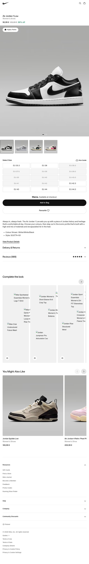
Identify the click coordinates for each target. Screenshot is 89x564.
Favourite (43, 210)
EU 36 (44, 165)
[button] (6, 359)
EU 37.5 (16, 171)
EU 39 (16, 177)
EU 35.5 (16, 165)
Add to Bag (44, 203)
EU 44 (44, 189)
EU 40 (44, 177)
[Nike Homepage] (6, 3)
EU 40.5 (72, 177)
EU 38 (44, 171)
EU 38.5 (72, 171)
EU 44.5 (72, 189)
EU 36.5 (72, 165)
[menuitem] (6, 535)
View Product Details (11, 242)
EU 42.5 (72, 183)
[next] (81, 281)
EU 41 (16, 183)
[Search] (80, 3)
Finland (7, 524)
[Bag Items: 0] (84, 3)
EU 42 (44, 183)
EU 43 (16, 189)
